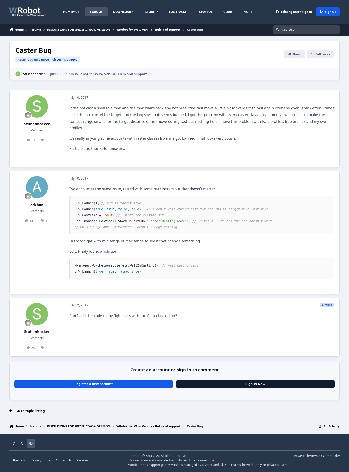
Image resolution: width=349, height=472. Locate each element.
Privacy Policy (40, 460)
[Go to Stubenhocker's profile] (17, 73)
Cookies (82, 460)
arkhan (36, 204)
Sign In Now (255, 384)
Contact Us (63, 460)
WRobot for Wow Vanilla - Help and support (111, 74)
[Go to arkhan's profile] (37, 187)
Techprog (134, 456)
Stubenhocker (34, 74)
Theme (18, 460)
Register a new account (94, 384)
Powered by (317, 456)
